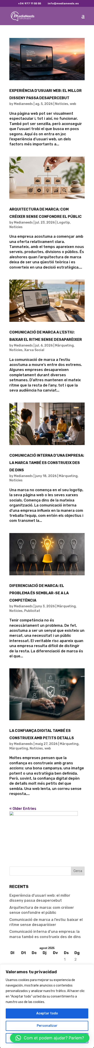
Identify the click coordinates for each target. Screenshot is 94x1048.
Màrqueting (64, 345)
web (73, 104)
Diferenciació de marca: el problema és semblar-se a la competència (39, 593)
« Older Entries (22, 808)
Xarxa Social (34, 350)
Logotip (63, 222)
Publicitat (32, 611)
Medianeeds (23, 104)
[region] (47, 1006)
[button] (49, 1038)
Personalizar (47, 1026)
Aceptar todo (47, 1013)
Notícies (61, 104)
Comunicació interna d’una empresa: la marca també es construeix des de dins (46, 462)
